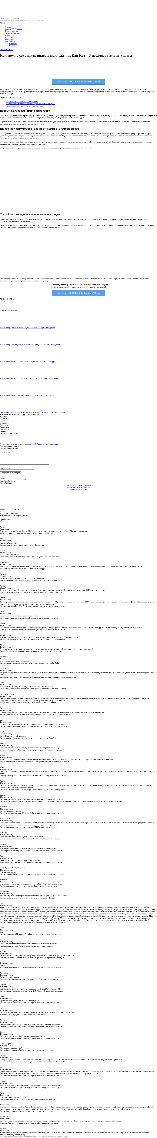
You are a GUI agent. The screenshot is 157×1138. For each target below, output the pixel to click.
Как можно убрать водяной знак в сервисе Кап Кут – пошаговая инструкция (30, 345)
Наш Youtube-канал (7, 481)
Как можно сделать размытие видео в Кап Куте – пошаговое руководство (29, 378)
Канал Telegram (6, 483)
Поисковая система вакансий (78, 487)
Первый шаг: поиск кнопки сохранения (22, 102)
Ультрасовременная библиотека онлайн (78, 485)
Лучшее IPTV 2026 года (78, 489)
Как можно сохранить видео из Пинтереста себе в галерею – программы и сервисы (33, 412)
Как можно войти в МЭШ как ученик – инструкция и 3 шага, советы (27, 395)
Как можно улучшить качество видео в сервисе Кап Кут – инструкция (27, 328)
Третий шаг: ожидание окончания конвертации (24, 106)
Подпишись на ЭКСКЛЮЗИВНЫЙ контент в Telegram (78, 82)
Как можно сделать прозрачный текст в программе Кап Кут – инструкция (29, 362)
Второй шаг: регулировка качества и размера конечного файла (30, 104)
